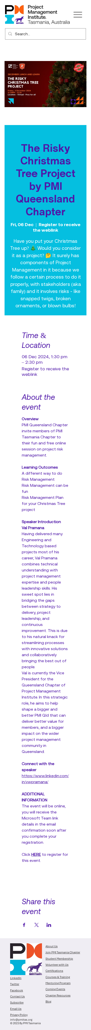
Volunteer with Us (57, 964)
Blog (48, 1001)
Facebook (16, 990)
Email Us (15, 1009)
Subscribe (17, 1002)
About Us (52, 946)
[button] (78, 15)
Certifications (54, 971)
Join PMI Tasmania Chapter (63, 952)
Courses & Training (58, 977)
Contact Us (17, 996)
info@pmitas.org (21, 1019)
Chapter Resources (58, 995)
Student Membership (59, 958)
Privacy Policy (19, 1015)
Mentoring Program (58, 983)
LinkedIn (15, 978)
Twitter (14, 984)
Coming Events (55, 989)
